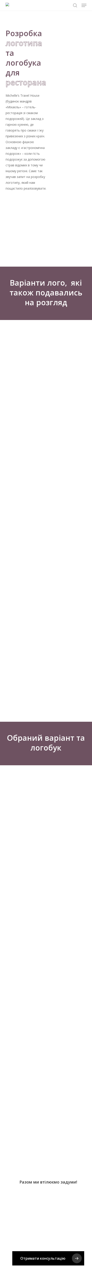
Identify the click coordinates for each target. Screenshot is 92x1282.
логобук (45, 747)
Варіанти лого (37, 283)
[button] (84, 5)
